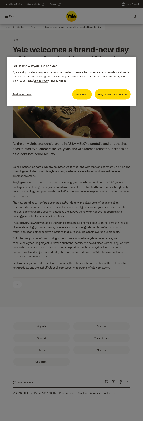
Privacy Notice (58, 80)
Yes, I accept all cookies (113, 94)
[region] (71, 81)
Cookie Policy (41, 80)
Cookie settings (22, 93)
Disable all (82, 94)
